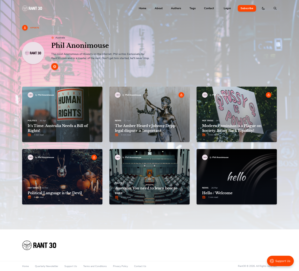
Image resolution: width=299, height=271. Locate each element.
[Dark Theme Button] (263, 8)
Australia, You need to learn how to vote (146, 190)
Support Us (70, 266)
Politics (32, 120)
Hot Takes (207, 120)
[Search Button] (275, 8)
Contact (209, 8)
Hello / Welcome (217, 193)
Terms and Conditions (95, 266)
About (159, 8)
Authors (176, 8)
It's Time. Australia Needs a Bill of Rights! (58, 128)
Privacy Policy (120, 266)
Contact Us (140, 266)
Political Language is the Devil (55, 193)
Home (142, 8)
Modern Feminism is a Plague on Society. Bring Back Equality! (232, 128)
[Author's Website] (54, 66)
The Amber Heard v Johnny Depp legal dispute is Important (145, 128)
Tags (192, 8)
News (118, 120)
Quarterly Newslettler (46, 266)
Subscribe (247, 8)
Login (227, 8)
